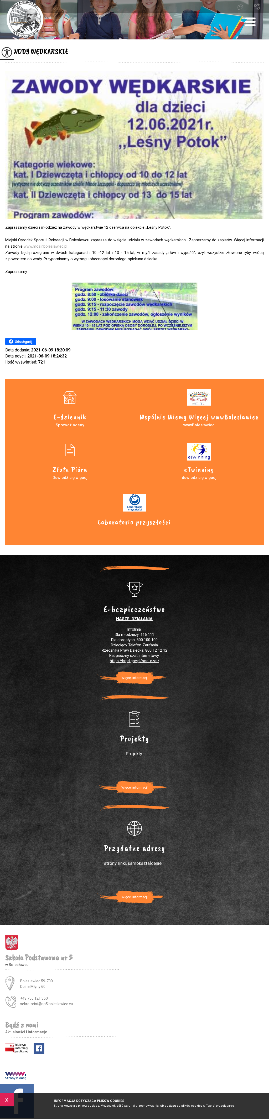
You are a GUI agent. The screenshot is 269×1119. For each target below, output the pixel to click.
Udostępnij (23, 342)
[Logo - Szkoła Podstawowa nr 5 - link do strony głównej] (25, 19)
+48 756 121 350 (258, 6)
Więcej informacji (134, 678)
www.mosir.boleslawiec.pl (45, 246)
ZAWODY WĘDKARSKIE (36, 51)
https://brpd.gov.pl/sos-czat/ (134, 660)
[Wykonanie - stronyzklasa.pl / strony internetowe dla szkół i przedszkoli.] (15, 1076)
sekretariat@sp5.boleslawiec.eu (245, 6)
